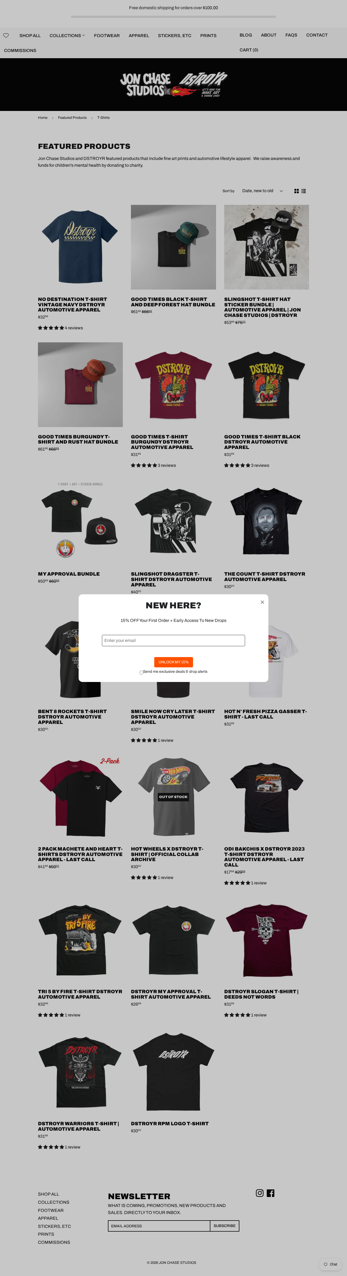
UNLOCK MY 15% (174, 662)
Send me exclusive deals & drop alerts (175, 672)
